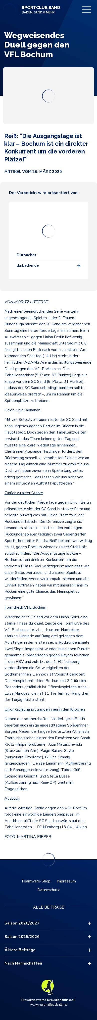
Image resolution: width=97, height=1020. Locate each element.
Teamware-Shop (35, 881)
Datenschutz (48, 890)
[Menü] (86, 9)
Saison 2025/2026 (22, 936)
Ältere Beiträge (20, 950)
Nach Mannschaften (23, 963)
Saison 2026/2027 (22, 923)
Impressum (66, 881)
